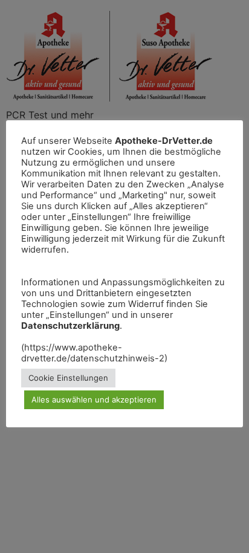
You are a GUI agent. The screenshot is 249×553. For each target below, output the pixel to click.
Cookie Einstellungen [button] (68, 378)
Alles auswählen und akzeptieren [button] (94, 399)
